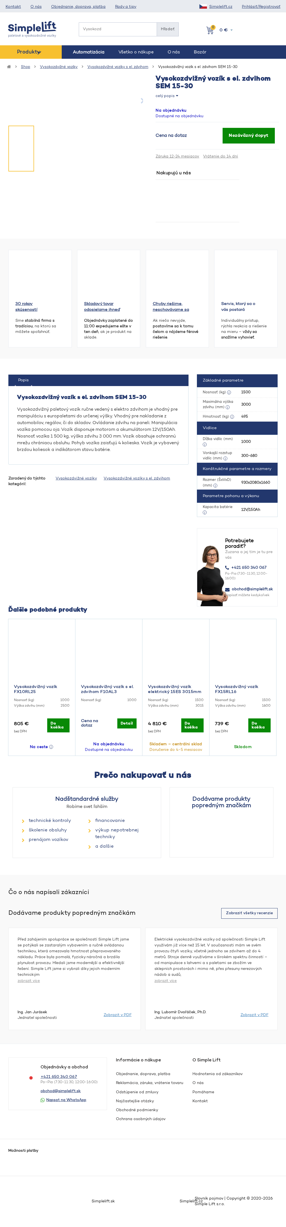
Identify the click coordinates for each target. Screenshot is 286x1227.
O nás (36, 7)
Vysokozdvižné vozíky (59, 67)
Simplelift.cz (220, 7)
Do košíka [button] (57, 725)
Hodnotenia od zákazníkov (217, 1074)
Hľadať (168, 29)
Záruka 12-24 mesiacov (177, 157)
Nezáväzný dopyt (249, 135)
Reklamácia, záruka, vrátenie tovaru (149, 1083)
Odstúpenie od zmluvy (137, 1092)
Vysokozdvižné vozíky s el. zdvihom (117, 67)
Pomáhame (203, 1092)
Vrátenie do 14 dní (220, 157)
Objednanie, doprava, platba (78, 7)
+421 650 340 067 (248, 568)
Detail (127, 723)
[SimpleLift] (32, 29)
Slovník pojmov (209, 1199)
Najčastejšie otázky (135, 1101)
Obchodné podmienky (137, 1110)
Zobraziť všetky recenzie (249, 913)
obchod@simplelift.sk (252, 589)
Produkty (28, 52)
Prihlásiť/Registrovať (261, 7)
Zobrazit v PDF (118, 1015)
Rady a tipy (125, 7)
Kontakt (13, 7)
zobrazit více (29, 981)
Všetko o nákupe (136, 52)
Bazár (200, 52)
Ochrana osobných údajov (141, 1119)
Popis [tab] (23, 380)
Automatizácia (88, 52)
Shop (25, 67)
